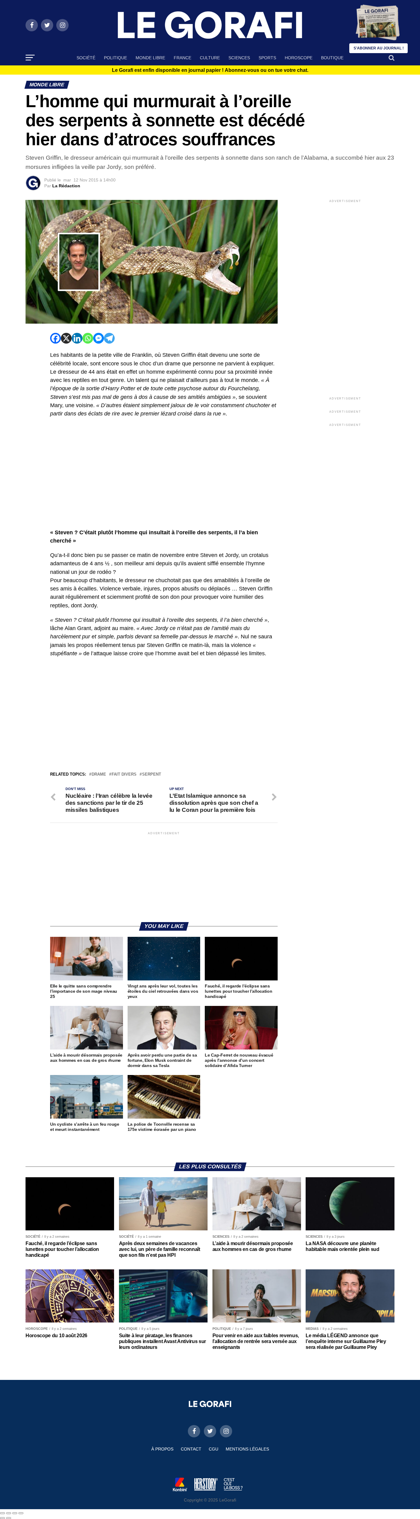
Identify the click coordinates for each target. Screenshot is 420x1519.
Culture (210, 57)
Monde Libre (150, 57)
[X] (66, 338)
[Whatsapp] (87, 338)
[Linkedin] (77, 338)
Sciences (239, 57)
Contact (191, 1449)
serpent (151, 775)
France (182, 57)
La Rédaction (66, 185)
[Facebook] (55, 338)
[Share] (8, 1513)
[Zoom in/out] (20, 1513)
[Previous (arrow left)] (2, 1518)
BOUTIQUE (332, 57)
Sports (267, 57)
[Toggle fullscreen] (14, 1513)
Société (86, 57)
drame (99, 775)
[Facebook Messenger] (98, 338)
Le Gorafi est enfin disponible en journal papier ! (210, 70)
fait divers (124, 775)
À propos (162, 1449)
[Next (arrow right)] (8, 1518)
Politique (115, 57)
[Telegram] (109, 338)
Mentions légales (247, 1449)
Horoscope (298, 57)
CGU (213, 1449)
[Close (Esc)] (2, 1513)
